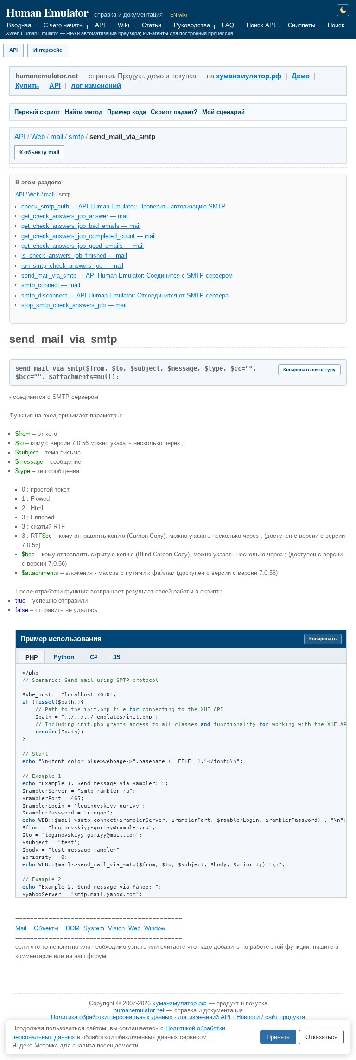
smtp (76, 136)
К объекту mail (39, 152)
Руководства (192, 25)
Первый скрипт (37, 112)
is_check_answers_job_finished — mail (74, 255)
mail (57, 136)
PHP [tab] (31, 657)
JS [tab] (117, 657)
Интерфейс (47, 50)
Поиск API (261, 25)
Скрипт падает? (174, 112)
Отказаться (321, 1037)
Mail (20, 928)
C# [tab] (93, 657)
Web (38, 136)
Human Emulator (47, 12)
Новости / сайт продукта (270, 1017)
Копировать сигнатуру (309, 369)
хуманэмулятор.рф (248, 76)
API (100, 25)
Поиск (336, 25)
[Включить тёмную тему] (343, 10)
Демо (301, 76)
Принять (278, 1037)
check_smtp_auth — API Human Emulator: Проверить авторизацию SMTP (123, 206)
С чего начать (63, 25)
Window (154, 928)
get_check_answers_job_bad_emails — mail (80, 225)
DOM (73, 928)
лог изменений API (204, 1017)
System (93, 928)
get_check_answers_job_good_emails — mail (82, 245)
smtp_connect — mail (50, 285)
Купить (27, 85)
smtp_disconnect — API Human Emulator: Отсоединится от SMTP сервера (125, 295)
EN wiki (178, 15)
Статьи (151, 25)
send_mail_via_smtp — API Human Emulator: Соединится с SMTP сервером (127, 275)
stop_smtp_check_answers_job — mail (74, 305)
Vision (116, 928)
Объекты (46, 928)
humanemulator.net (139, 1010)
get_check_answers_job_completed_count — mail (88, 236)
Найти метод (83, 112)
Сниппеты (301, 25)
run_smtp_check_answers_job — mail (72, 265)
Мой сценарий (223, 112)
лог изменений (96, 85)
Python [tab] (64, 657)
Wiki (123, 25)
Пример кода (126, 112)
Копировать (323, 638)
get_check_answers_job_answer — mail (75, 216)
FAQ (228, 25)
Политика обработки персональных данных (111, 1017)
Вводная (19, 25)
